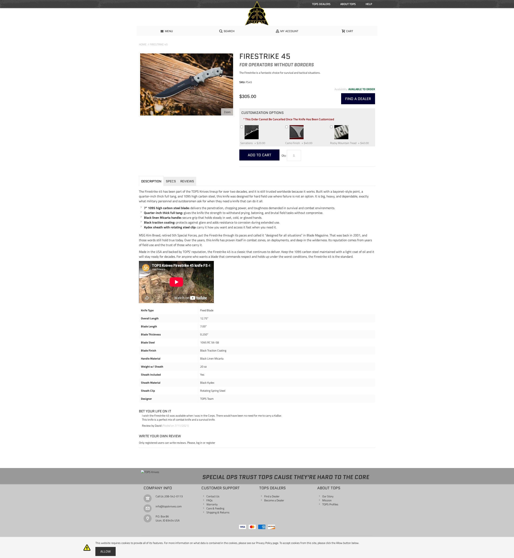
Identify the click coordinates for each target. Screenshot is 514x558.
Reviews (187, 181)
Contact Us (212, 496)
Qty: (283, 155)
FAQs (209, 500)
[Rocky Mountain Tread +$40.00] (350, 126)
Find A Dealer (358, 98)
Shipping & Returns (217, 512)
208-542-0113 (173, 496)
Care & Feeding (215, 508)
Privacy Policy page (267, 543)
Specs (171, 181)
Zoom (227, 112)
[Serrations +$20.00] (260, 126)
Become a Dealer (274, 500)
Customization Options (262, 112)
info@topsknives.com (169, 506)
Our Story (327, 496)
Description (151, 181)
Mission (327, 500)
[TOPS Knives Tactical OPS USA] (257, 13)
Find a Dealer (271, 496)
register (210, 442)
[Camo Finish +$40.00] (305, 126)
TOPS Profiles (330, 504)
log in (199, 442)
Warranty (212, 504)
